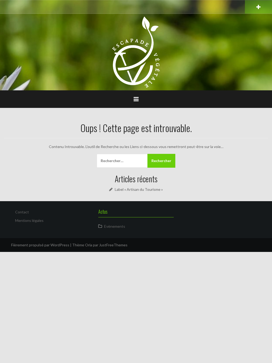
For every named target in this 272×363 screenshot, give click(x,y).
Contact (22, 212)
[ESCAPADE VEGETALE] (136, 51)
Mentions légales (29, 220)
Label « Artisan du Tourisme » (139, 189)
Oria (88, 245)
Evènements (114, 226)
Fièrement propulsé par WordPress (40, 245)
